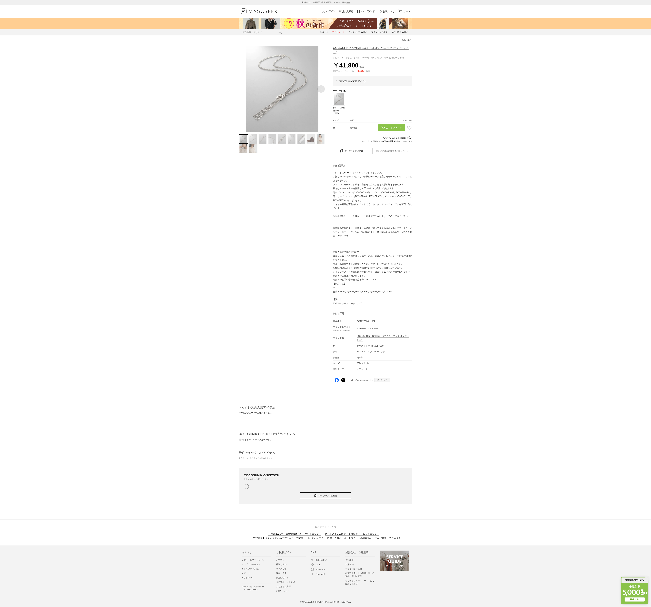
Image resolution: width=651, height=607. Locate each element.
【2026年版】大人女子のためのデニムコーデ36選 (276, 538)
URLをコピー (383, 380)
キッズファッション (251, 569)
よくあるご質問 (283, 586)
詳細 (348, 2)
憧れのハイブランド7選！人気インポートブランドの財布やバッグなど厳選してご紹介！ (354, 538)
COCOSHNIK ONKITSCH (371, 50)
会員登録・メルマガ (285, 582)
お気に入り (389, 11)
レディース (362, 369)
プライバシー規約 (353, 569)
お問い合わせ (282, 591)
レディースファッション (253, 560)
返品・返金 (281, 573)
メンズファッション (251, 564)
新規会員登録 (346, 11)
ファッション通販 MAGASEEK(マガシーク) (259, 11)
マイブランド (368, 11)
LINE (318, 564)
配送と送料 (281, 564)
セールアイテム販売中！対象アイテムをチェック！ (352, 533)
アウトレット (248, 577)
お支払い (280, 560)
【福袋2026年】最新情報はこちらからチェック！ (294, 533)
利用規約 (349, 564)
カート (406, 11)
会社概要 (349, 560)
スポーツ (246, 573)
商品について (282, 577)
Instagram (320, 569)
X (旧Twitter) (321, 560)
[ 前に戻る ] (407, 40)
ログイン (331, 11)
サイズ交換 (281, 569)
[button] (321, 89)
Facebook (320, 574)
